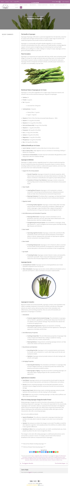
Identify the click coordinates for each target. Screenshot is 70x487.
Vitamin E (54, 460)
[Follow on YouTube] (38, 2)
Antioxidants (25, 457)
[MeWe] (52, 452)
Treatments (33, 4)
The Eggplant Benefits (27, 463)
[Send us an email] (35, 2)
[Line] (56, 452)
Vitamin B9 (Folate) (43, 460)
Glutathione (44, 458)
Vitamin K (58, 460)
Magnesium (58, 458)
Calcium (22, 458)
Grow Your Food (42, 4)
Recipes (52, 4)
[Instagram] (40, 452)
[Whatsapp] (38, 452)
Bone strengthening (55, 457)
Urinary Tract (32, 460)
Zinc (61, 460)
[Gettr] (54, 452)
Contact (7, 1)
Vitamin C (50, 460)
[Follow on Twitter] (34, 2)
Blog (17, 7)
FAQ (11, 1)
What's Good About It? (40, 16)
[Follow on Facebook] (31, 2)
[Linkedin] (34, 452)
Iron (55, 458)
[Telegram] (44, 452)
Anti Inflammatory (62, 455)
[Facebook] (30, 452)
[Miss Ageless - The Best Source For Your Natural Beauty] (7, 6)
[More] (58, 452)
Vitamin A (37, 460)
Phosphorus (63, 458)
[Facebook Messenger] (42, 452)
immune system (50, 458)
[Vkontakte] (46, 452)
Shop (16, 4)
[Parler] (48, 452)
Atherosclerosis (36, 457)
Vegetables (31, 16)
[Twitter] (32, 452)
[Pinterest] (36, 452)
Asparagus (30, 457)
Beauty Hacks (23, 4)
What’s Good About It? (61, 4)
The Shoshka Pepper (60, 463)
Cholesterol (27, 458)
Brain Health (62, 457)
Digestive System (33, 458)
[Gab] (50, 452)
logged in (30, 472)
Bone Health (48, 457)
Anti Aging (56, 455)
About (2, 1)
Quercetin (27, 460)
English (15, 1)
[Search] (21, 7)
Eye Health (39, 458)
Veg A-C (26, 16)
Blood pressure (42, 457)
